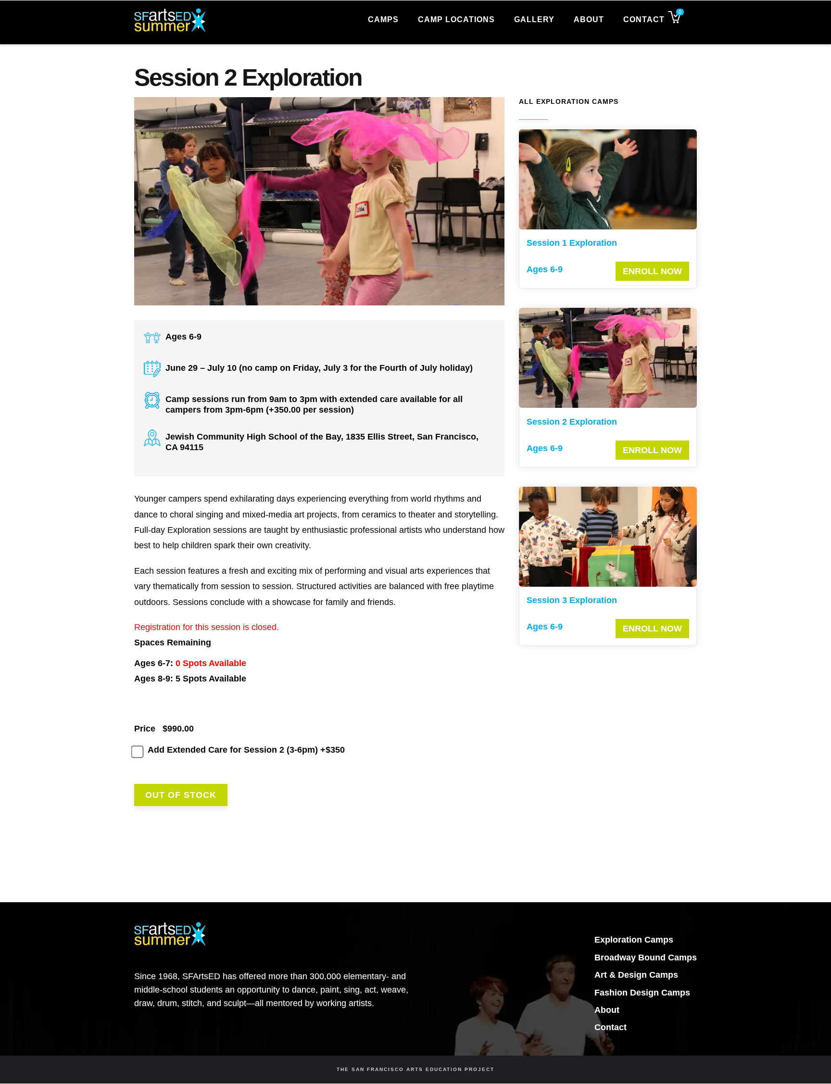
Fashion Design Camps (642, 992)
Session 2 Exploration (572, 422)
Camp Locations (456, 19)
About (589, 19)
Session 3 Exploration (572, 600)
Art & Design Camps (636, 975)
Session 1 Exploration (572, 243)
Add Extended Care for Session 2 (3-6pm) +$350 (246, 750)
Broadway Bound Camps (645, 957)
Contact (644, 19)
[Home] (170, 18)
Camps (383, 19)
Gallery (534, 19)
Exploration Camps (633, 940)
